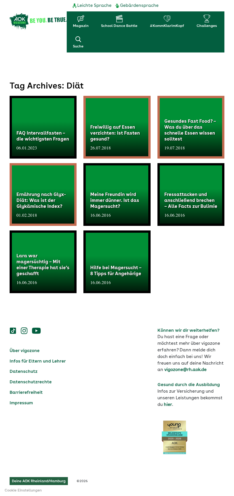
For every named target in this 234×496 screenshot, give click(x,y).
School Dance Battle (119, 26)
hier (168, 404)
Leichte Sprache (94, 5)
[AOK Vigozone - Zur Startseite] (38, 21)
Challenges (207, 26)
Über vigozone (25, 351)
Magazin (81, 26)
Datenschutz (23, 371)
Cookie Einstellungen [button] (23, 490)
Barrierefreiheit (26, 392)
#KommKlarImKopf (167, 26)
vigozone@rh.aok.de (185, 370)
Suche (78, 46)
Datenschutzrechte (31, 382)
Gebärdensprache (139, 5)
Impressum (21, 403)
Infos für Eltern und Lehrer (38, 361)
